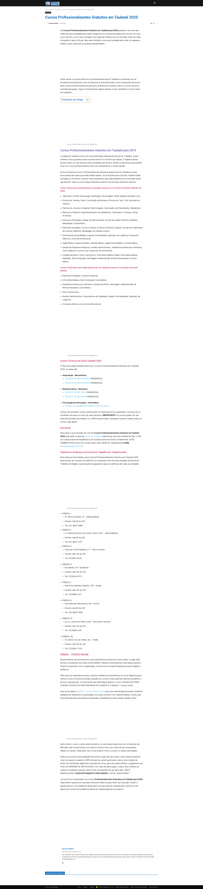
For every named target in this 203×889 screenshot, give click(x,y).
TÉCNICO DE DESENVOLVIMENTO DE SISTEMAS (87, 406)
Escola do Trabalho (93, 436)
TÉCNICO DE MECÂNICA (76, 392)
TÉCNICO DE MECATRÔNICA (78, 378)
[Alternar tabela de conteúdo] (86, 99)
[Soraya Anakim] (46, 23)
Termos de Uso (153, 887)
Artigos (85, 887)
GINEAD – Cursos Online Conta (90, 691)
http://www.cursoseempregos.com (71, 851)
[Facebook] (63, 862)
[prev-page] (46, 879)
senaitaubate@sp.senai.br (71, 446)
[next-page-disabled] (49, 879)
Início (46, 9)
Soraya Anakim (53, 23)
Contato (91, 887)
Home (79, 887)
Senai (85, 267)
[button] (155, 3)
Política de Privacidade (122, 887)
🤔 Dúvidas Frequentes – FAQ (104, 887)
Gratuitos (57, 9)
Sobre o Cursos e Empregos (139, 887)
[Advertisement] (101, 63)
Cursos (51, 9)
